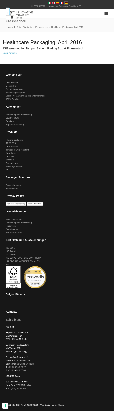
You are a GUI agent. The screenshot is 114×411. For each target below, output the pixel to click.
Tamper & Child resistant (17, 150)
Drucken (10, 121)
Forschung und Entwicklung (19, 114)
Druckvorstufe (12, 118)
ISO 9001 (10, 248)
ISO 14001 (11, 251)
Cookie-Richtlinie (35, 204)
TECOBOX (11, 143)
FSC (8, 264)
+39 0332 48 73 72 (17, 367)
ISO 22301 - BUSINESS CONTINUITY (23, 258)
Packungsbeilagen (14, 166)
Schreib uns (13, 319)
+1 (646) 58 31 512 (17, 388)
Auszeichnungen (13, 185)
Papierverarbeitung (15, 124)
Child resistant (12, 146)
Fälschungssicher (14, 219)
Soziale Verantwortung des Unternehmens (25, 96)
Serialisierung (12, 229)
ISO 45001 (11, 254)
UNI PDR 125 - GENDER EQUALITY (23, 261)
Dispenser (10, 156)
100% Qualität (12, 99)
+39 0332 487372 (37, 6)
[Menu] (106, 13)
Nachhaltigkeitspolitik (15, 92)
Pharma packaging (14, 140)
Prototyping (11, 226)
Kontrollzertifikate (14, 232)
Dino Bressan (12, 82)
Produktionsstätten (14, 89)
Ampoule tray (12, 163)
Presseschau (12, 188)
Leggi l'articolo (10, 53)
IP (7, 169)
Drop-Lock (11, 153)
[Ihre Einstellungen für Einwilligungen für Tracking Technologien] (5, 406)
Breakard (10, 160)
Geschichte (11, 86)
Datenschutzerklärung (16, 204)
